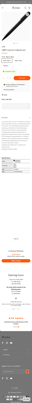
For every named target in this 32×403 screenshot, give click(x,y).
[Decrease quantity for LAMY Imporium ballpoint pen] (3, 78)
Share (5, 94)
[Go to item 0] (14, 43)
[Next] (30, 2)
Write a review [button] (16, 261)
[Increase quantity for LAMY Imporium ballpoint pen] (10, 78)
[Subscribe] (27, 371)
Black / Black (6, 60)
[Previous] (2, 2)
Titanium (5, 65)
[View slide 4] (19, 309)
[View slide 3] (17, 309)
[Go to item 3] (18, 43)
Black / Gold (18, 60)
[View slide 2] (15, 309)
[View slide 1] (13, 309)
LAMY (3, 47)
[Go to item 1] (16, 43)
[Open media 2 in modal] (27, 14)
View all (16, 238)
